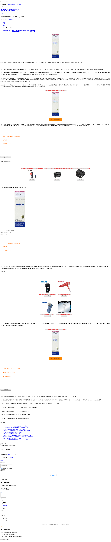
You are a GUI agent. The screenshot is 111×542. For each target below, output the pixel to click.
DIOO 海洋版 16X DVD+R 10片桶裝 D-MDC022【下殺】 (16, 427)
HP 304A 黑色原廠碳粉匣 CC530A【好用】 (12, 432)
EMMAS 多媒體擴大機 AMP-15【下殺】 (12, 438)
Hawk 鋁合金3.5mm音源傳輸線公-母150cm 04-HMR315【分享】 (17, 435)
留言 (12, 454)
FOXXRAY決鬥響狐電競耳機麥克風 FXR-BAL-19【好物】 (16, 439)
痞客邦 (8, 454)
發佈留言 (2, 470)
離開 (7, 539)
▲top (2, 460)
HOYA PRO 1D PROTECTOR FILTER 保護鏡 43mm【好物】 (16, 430)
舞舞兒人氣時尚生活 (10, 10)
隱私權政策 (63, 524)
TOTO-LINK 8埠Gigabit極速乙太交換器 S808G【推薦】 (15, 426)
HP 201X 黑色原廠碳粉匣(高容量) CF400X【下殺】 (14, 429)
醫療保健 (10, 457)
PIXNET (45, 524)
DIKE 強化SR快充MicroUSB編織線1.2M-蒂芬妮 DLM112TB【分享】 (18, 436)
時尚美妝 (11, 19)
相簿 (4, 22)
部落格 (4, 24)
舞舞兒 (2, 446)
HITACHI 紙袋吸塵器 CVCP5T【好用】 (12, 433)
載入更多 (2, 462)
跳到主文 (3, 13)
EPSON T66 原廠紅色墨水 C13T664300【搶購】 (19, 31)
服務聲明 (67, 524)
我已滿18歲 (3, 539)
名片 (4, 25)
